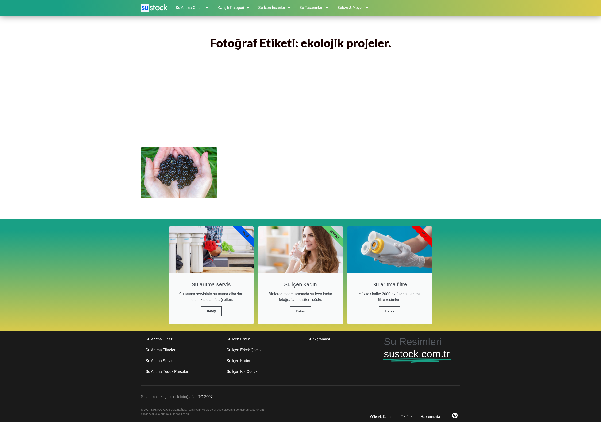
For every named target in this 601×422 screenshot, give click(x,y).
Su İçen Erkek (238, 339)
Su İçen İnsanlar (271, 8)
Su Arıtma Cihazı (190, 8)
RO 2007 (205, 397)
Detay (211, 311)
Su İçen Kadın (238, 361)
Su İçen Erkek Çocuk (244, 350)
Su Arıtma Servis (159, 361)
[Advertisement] (300, 103)
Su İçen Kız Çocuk (242, 372)
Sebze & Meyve (350, 8)
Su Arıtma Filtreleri (161, 350)
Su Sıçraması (319, 339)
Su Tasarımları (311, 8)
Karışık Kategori (231, 8)
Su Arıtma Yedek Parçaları (167, 372)
